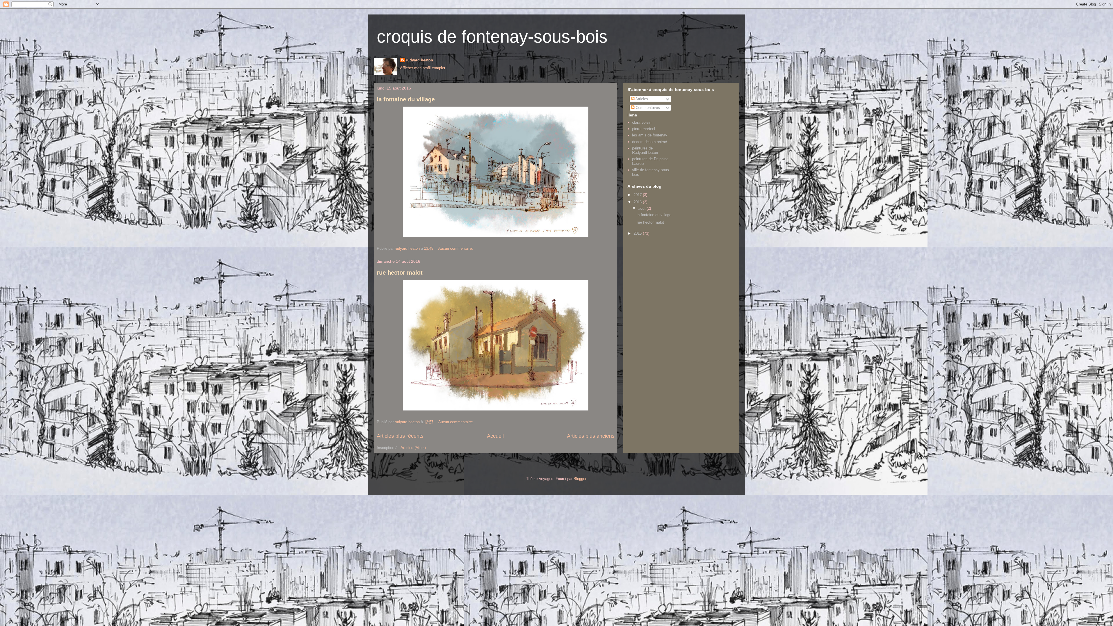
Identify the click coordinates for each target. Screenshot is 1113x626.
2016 (638, 202)
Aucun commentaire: (456, 248)
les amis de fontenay (649, 135)
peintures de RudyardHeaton (645, 150)
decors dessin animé (649, 142)
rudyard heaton (419, 60)
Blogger (580, 479)
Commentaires (647, 107)
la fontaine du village (406, 99)
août (642, 208)
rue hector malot (400, 272)
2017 (638, 195)
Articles (641, 99)
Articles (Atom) (413, 448)
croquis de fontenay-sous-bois (492, 36)
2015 (638, 233)
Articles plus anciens (590, 436)
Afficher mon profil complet (422, 68)
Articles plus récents (400, 436)
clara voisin (641, 122)
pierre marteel (643, 129)
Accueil (495, 436)
